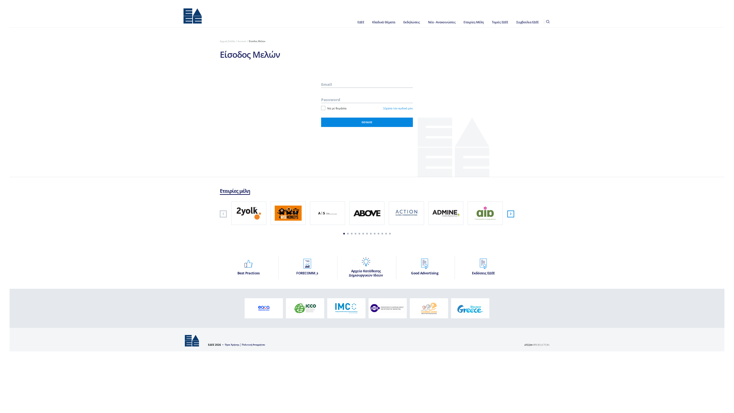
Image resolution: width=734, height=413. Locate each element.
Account (242, 41)
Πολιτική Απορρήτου (253, 344)
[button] (344, 233)
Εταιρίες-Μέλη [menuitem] (474, 22)
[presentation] (223, 214)
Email (326, 84)
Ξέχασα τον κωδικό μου (398, 108)
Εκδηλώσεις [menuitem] (411, 22)
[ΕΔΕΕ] (193, 17)
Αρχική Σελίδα (227, 41)
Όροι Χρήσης (232, 344)
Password (330, 99)
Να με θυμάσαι (337, 108)
